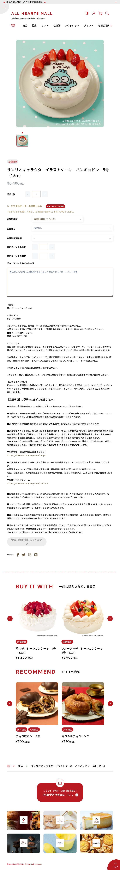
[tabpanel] (37, 628)
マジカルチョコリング (75, 736)
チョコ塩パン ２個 (28, 736)
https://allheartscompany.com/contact (27, 483)
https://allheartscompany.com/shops (26, 455)
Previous (10, 618)
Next (110, 618)
